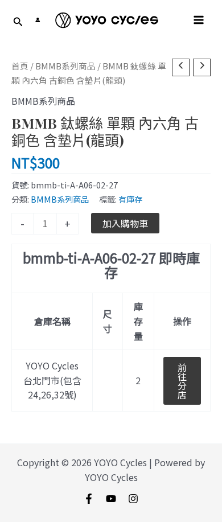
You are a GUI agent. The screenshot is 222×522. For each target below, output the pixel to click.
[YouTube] (111, 499)
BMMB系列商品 (65, 66)
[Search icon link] (18, 22)
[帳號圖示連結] (37, 20)
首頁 (19, 66)
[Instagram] (133, 499)
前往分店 (182, 380)
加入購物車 (125, 223)
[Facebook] (89, 499)
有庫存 (130, 199)
